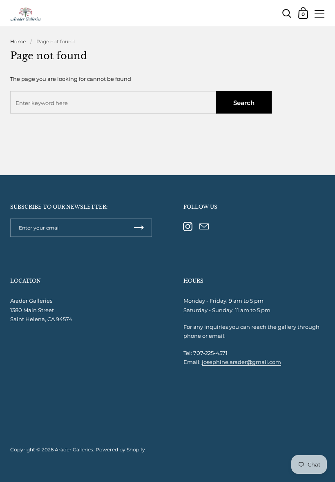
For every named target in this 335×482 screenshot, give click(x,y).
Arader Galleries (74, 449)
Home (18, 41)
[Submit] (139, 228)
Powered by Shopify (120, 449)
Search (244, 103)
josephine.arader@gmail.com (241, 362)
